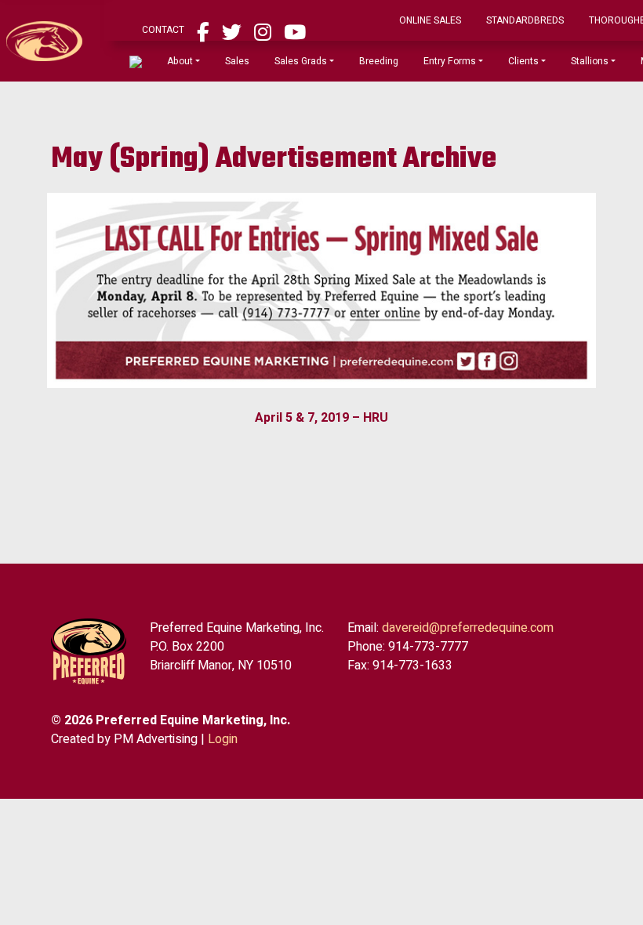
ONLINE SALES (480, 24)
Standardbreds (575, 24)
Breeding (429, 65)
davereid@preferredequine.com (468, 635)
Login (223, 747)
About (230, 65)
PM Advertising (156, 747)
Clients (573, 65)
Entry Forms (500, 65)
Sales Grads (351, 65)
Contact (213, 34)
